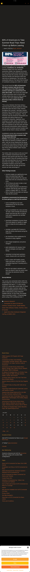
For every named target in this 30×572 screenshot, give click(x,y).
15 (10, 422)
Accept (15, 559)
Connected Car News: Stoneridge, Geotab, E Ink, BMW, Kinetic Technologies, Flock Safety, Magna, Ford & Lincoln (15, 397)
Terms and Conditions (8, 501)
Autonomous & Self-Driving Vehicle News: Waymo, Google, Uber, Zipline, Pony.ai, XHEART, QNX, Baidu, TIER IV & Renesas (14, 368)
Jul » (7, 431)
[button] (28, 547)
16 (14, 422)
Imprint (4, 487)
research (6, 301)
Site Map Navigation (7, 495)
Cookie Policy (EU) (7, 478)
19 (25, 422)
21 (6, 425)
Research (12, 301)
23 (14, 425)
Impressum (21, 570)
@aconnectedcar (12, 443)
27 (3, 427)
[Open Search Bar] (25, 3)
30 (14, 427)
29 (10, 427)
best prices (23, 453)
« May (3, 431)
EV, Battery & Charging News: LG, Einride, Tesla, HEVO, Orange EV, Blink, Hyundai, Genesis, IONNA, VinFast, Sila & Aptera (14, 373)
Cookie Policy (9, 570)
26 (25, 425)
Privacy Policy (15, 570)
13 (3, 422)
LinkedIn (4, 446)
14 (6, 422)
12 (25, 420)
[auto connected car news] (2, 3)
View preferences (15, 567)
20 (3, 425)
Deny (15, 563)
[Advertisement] (15, 21)
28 (7, 427)
